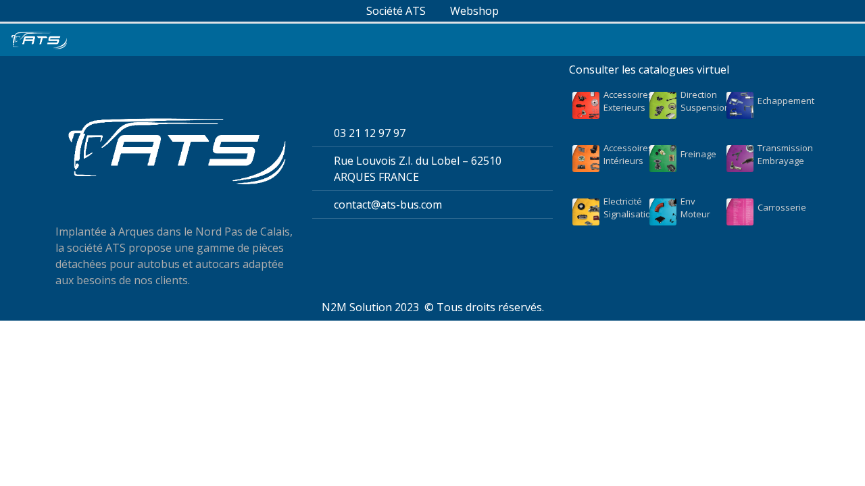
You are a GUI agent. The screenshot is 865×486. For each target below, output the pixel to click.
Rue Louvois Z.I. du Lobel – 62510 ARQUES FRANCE (417, 168)
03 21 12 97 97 (369, 133)
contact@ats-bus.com (388, 204)
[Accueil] (39, 40)
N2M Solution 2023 (370, 307)
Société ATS (396, 10)
